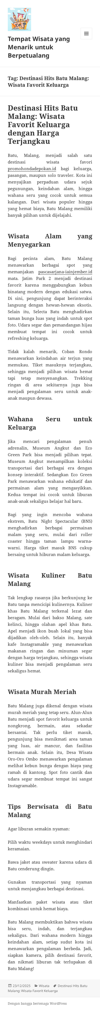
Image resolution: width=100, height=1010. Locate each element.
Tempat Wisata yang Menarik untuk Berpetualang (39, 46)
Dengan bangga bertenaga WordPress (37, 1003)
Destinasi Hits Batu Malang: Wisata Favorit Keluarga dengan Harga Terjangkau (43, 124)
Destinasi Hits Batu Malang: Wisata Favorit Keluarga (47, 988)
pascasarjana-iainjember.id (65, 271)
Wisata (44, 985)
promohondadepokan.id (32, 168)
